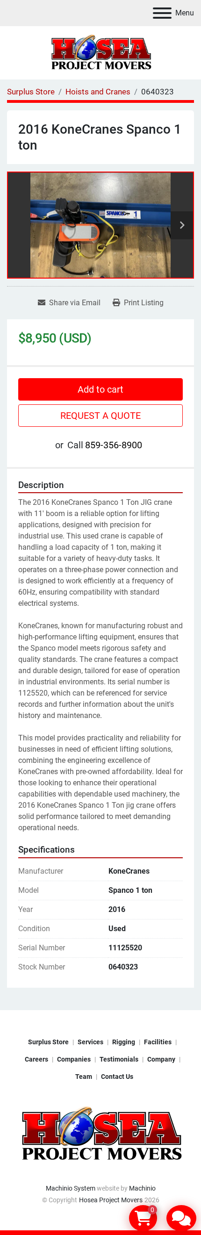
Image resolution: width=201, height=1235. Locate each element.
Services (90, 1042)
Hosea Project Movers (111, 1200)
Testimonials (119, 1059)
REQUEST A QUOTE (100, 415)
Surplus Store (48, 1042)
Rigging (123, 1042)
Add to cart (100, 389)
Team (83, 1076)
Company (161, 1059)
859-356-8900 (113, 445)
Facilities (158, 1042)
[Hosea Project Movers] (100, 1134)
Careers (36, 1059)
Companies (74, 1059)
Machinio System (70, 1188)
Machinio (142, 1188)
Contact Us (117, 1076)
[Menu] (162, 13)
